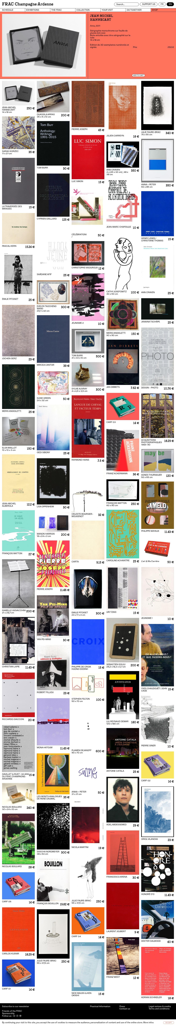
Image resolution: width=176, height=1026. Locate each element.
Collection (83, 10)
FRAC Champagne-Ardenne (27, 4)
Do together (134, 10)
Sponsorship (8, 1013)
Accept (168, 1023)
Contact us (124, 1008)
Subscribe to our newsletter (15, 1006)
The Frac (56, 10)
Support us (148, 4)
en (170, 4)
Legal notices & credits (160, 1006)
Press (122, 1006)
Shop (155, 10)
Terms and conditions (159, 1008)
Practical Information (100, 1006)
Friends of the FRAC (12, 1011)
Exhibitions (32, 10)
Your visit (107, 10)
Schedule (7, 10)
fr (162, 4)
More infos (148, 1022)
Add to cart (138, 75)
